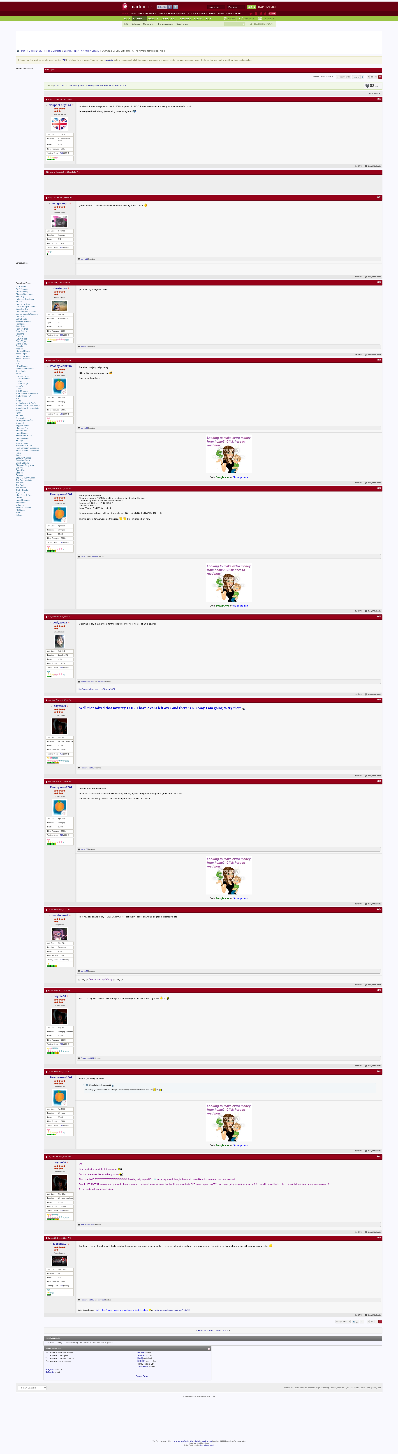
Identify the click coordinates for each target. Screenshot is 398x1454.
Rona (18, 455)
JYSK (18, 373)
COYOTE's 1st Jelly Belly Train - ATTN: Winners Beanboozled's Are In (90, 85)
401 (61, 959)
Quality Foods (22, 443)
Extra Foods (21, 319)
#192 (379, 1156)
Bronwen (95, 556)
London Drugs (22, 383)
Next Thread (222, 1330)
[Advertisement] (103, 184)
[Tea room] (251, 13)
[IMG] (140, 1358)
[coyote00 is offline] (60, 726)
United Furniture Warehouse (23, 501)
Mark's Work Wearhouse (27, 393)
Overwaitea (21, 418)
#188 (379, 781)
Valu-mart (20, 505)
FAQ (126, 24)
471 (61, 667)
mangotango (59, 203)
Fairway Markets (23, 321)
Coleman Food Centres (26, 311)
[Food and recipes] (261, 13)
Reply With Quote (374, 166)
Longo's (19, 386)
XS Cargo (20, 510)
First (357, 78)
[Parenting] (265, 13)
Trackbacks (142, 1367)
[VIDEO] (141, 1361)
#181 (379, 99)
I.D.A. (18, 361)
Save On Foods (23, 460)
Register (271, 7)
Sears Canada (22, 463)
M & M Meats (22, 391)
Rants (221, 13)
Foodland (20, 334)
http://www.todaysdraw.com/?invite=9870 (96, 689)
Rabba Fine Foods (24, 445)
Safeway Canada (23, 458)
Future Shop (21, 339)
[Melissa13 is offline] (60, 1261)
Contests (193, 13)
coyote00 (84, 259)
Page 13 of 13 (344, 77)
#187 (379, 700)
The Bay (19, 483)
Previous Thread (206, 1330)
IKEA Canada (22, 366)
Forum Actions (165, 24)
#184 (379, 360)
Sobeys (19, 468)
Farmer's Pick (22, 329)
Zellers (19, 515)
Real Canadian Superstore (27, 448)
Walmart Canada (23, 507)
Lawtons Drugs (22, 376)
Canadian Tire (22, 309)
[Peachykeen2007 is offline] (60, 386)
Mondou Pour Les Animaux (28, 406)
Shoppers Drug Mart (25, 465)
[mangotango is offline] (60, 221)
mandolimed (60, 915)
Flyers (171, 13)
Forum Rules (142, 1376)
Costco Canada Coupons (27, 314)
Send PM (358, 166)
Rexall (18, 453)
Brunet (19, 301)
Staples (19, 473)
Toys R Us (20, 492)
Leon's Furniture (23, 378)
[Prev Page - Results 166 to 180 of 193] (362, 77)
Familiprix (20, 324)
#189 (379, 909)
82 (374, 86)
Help (261, 7)
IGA (17, 363)
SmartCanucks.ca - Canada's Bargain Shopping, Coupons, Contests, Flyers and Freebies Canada (330, 1388)
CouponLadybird (60, 105)
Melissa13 (59, 1243)
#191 (379, 1071)
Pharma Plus (22, 430)
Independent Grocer (25, 368)
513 (61, 414)
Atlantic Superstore (24, 294)
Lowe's (19, 388)
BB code (141, 1353)
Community (148, 24)
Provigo (19, 440)
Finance (203, 13)
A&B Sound (21, 286)
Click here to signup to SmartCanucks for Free (63, 172)
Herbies (19, 349)
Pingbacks (51, 1369)
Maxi (18, 398)
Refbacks (50, 1372)
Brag (231, 18)
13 (380, 77)
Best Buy (20, 296)
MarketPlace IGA (23, 396)
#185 (379, 488)
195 (61, 247)
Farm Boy (20, 326)
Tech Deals (150, 13)
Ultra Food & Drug (24, 495)
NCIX (18, 413)
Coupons (162, 13)
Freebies (181, 13)
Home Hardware (23, 356)
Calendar (136, 24)
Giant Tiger (21, 341)
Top (208, 18)
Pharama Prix (22, 428)
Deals (140, 13)
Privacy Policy (372, 1388)
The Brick (20, 485)
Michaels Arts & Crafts (26, 403)
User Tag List (50, 70)
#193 (379, 1238)
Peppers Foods (23, 425)
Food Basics (21, 331)
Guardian (20, 346)
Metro (18, 401)
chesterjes (60, 288)
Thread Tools (373, 94)
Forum (139, 18)
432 (61, 153)
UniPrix (19, 497)
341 (61, 1286)
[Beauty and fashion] (256, 13)
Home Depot (21, 354)
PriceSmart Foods (24, 435)
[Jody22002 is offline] (60, 641)
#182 (379, 197)
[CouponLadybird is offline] (60, 124)
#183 (379, 282)
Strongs (19, 475)
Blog (126, 18)
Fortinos (19, 336)
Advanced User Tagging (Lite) (183, 1441)
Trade (268, 18)
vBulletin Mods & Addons (203, 1441)
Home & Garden (233, 13)
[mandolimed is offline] (60, 933)
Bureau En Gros (23, 304)
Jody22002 (60, 622)
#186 (379, 616)
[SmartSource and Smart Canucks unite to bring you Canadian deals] (28, 270)
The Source (21, 488)
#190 (379, 990)
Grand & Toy (21, 344)
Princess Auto (22, 438)
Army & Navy (22, 291)
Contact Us (288, 1388)
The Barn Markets (24, 480)
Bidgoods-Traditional (25, 299)
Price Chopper (22, 433)
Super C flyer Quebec (25, 478)
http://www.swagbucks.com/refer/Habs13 (171, 1310)
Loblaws (19, 381)
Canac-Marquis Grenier (26, 306)
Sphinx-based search (207, 1445)
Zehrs (18, 512)
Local (249, 18)
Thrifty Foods (22, 490)
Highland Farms (23, 351)
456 (61, 754)
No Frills (19, 415)
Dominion (20, 316)
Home (133, 13)
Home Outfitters (23, 359)
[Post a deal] (272, 13)
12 (376, 77)
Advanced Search (263, 24)
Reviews (212, 13)
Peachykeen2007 (61, 366)
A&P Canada (22, 289)
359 (61, 335)
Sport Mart (20, 470)
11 (372, 77)
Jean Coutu (21, 371)
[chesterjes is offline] (60, 306)
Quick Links (182, 24)
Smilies (141, 1355)
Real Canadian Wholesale (27, 450)
